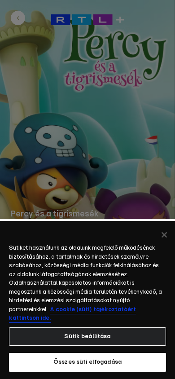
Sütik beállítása (87, 336)
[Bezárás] (164, 235)
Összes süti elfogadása (87, 362)
